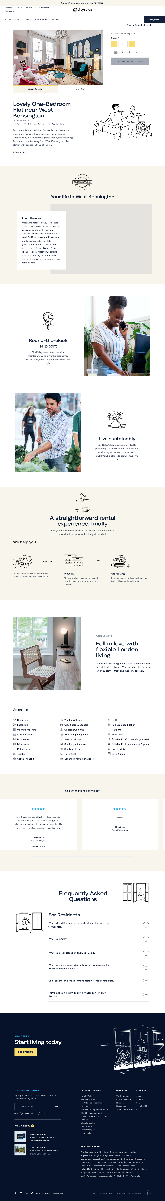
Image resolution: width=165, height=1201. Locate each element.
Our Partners (86, 1126)
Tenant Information (125, 1109)
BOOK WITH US (21, 1036)
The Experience (123, 1096)
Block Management (89, 1130)
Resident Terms (137, 1193)
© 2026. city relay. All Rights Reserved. (49, 1193)
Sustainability (142, 1106)
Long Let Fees (87, 1133)
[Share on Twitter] (144, 24)
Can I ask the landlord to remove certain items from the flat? (81, 980)
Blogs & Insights (88, 1123)
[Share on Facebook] (141, 24)
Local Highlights (38, 1134)
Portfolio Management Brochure (95, 1109)
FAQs (138, 1109)
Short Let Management (91, 1113)
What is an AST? (57, 938)
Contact (139, 1103)
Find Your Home (123, 1099)
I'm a (16, 1113)
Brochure (85, 1106)
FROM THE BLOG (22, 1126)
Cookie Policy (107, 1193)
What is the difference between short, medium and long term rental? (78, 925)
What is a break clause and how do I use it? (71, 952)
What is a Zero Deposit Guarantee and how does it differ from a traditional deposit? (79, 966)
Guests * (115, 38)
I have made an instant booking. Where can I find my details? (77, 994)
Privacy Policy (96, 1193)
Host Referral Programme (92, 1103)
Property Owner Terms (122, 1193)
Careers (139, 1099)
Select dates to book (130, 61)
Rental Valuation (88, 1099)
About (139, 1096)
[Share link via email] (150, 24)
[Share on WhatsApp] (147, 24)
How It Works (86, 1096)
